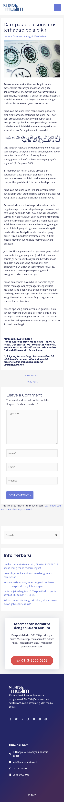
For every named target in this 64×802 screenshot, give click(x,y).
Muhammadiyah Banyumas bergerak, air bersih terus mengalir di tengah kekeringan (29, 584)
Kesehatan (40, 36)
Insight (29, 36)
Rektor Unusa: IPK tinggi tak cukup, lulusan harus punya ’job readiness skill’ (30, 602)
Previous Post (32, 375)
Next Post (32, 381)
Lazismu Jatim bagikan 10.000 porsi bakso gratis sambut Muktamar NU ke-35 (30, 593)
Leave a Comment (13, 36)
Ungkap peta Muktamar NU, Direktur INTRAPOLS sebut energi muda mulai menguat (31, 566)
